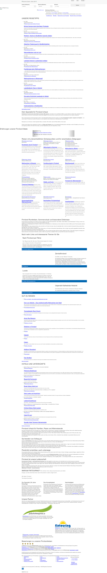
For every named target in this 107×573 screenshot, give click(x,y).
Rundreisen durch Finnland (30, 145)
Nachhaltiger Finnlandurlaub (51, 200)
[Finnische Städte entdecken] (46, 176)
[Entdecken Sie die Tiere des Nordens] (26, 176)
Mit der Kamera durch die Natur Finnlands (36, 26)
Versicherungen (26, 560)
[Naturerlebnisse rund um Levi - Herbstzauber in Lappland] (29, 49)
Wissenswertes (43, 560)
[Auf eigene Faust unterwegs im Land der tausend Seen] (27, 140)
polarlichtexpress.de (25, 547)
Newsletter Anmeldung (61, 559)
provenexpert (47, 546)
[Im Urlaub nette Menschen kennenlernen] (70, 176)
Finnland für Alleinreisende (73, 181)
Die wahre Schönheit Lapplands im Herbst (36, 96)
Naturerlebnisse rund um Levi (32, 52)
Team (58, 560)
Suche (77, 5)
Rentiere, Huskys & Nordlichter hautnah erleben (38, 36)
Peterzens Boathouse (30, 371)
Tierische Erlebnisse (28, 184)
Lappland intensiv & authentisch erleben (35, 61)
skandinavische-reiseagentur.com (28, 549)
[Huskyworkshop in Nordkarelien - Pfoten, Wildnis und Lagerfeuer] (30, 103)
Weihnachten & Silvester (29, 163)
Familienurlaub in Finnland (51, 163)
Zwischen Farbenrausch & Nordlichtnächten (37, 44)
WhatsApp (55, 15)
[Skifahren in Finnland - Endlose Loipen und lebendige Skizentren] (28, 322)
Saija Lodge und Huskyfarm (32, 393)
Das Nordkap (28, 358)
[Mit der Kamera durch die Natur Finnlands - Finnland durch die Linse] (32, 23)
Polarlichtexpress (26, 516)
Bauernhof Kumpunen (30, 379)
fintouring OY (57, 528)
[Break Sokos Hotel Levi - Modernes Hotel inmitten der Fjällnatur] (28, 383)
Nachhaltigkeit (82, 492)
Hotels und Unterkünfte (26, 425)
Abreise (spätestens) (42, 4)
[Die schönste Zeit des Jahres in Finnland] (26, 159)
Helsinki (26, 335)
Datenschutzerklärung (28, 559)
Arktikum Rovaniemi (30, 349)
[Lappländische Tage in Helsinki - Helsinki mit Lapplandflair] (30, 85)
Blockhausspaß (69, 163)
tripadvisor (59, 547)
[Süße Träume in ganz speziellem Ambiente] (29, 196)
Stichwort (56, 4)
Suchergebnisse (43, 557)
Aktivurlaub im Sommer (50, 147)
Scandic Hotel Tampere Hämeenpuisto (35, 422)
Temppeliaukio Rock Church (32, 311)
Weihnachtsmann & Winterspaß (33, 78)
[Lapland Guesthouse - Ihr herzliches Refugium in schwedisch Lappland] (28, 398)
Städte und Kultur (48, 182)
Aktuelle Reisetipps (43, 561)
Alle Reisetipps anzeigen (26, 109)
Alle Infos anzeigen (25, 361)
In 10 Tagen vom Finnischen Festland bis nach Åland (42, 132)
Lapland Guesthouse (30, 401)
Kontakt (58, 556)
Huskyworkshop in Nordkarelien (33, 106)
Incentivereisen (69, 201)
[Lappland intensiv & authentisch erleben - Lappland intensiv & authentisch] (31, 58)
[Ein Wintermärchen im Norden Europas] (68, 159)
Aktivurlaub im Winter (71, 148)
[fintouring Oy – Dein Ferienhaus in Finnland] (1, 8)
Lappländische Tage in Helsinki (33, 88)
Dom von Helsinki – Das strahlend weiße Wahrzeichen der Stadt (43, 303)
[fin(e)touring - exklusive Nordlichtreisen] (31, 534)
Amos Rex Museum (29, 318)
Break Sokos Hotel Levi (31, 386)
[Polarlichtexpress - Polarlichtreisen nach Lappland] (38, 509)
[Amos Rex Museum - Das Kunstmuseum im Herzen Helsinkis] (28, 314)
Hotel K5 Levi (28, 415)
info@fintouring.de (74, 564)
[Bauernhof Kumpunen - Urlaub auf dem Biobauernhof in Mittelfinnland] (28, 376)
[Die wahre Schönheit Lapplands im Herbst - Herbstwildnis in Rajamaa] (32, 93)
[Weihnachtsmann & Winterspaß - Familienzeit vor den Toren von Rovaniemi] (30, 75)
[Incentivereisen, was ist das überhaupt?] (68, 196)
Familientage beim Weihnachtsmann (34, 69)
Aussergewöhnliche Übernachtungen (27, 201)
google (52, 546)
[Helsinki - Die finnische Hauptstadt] (26, 331)
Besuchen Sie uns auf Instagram (76, 15)
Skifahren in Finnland (30, 327)
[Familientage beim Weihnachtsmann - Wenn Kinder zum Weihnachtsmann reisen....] (31, 66)
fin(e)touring (25, 535)
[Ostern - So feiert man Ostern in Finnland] (25, 338)
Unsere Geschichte (60, 561)
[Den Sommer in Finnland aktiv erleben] (48, 140)
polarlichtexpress (75, 493)
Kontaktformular (49, 15)
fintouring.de (24, 546)
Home (41, 556)
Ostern (26, 342)
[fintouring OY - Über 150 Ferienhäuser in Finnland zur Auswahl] (62, 524)
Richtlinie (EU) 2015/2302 (28, 561)
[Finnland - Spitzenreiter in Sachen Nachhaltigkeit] (48, 196)
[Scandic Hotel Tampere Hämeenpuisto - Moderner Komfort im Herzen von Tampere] (31, 419)
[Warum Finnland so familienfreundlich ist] (48, 159)
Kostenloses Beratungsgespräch (62, 557)
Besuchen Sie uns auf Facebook (63, 15)
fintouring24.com (25, 550)
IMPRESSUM (26, 556)
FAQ (41, 559)
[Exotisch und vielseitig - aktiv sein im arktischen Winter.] (69, 140)
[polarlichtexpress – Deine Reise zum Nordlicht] (0, 8)
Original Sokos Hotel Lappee (32, 408)
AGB (25, 557)
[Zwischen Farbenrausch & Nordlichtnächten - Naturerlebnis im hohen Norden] (32, 41)
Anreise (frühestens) (26, 4)
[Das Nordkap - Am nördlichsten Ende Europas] (26, 354)
